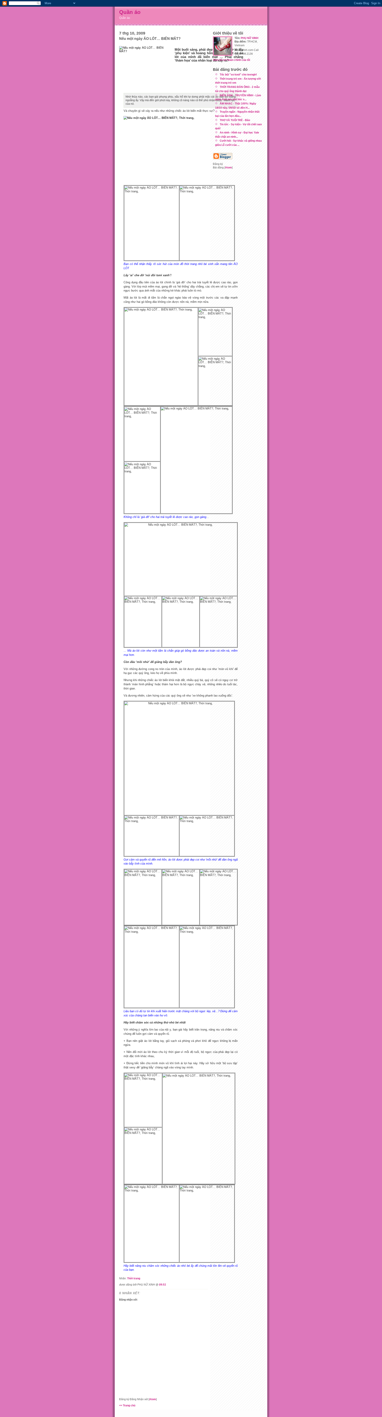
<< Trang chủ (127, 1405)
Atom (152, 1399)
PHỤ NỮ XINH (249, 38)
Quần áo (130, 12)
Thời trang (133, 1278)
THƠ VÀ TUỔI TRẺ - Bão (235, 120)
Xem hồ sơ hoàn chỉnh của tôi (231, 59)
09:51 (162, 1284)
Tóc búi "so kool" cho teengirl (238, 74)
